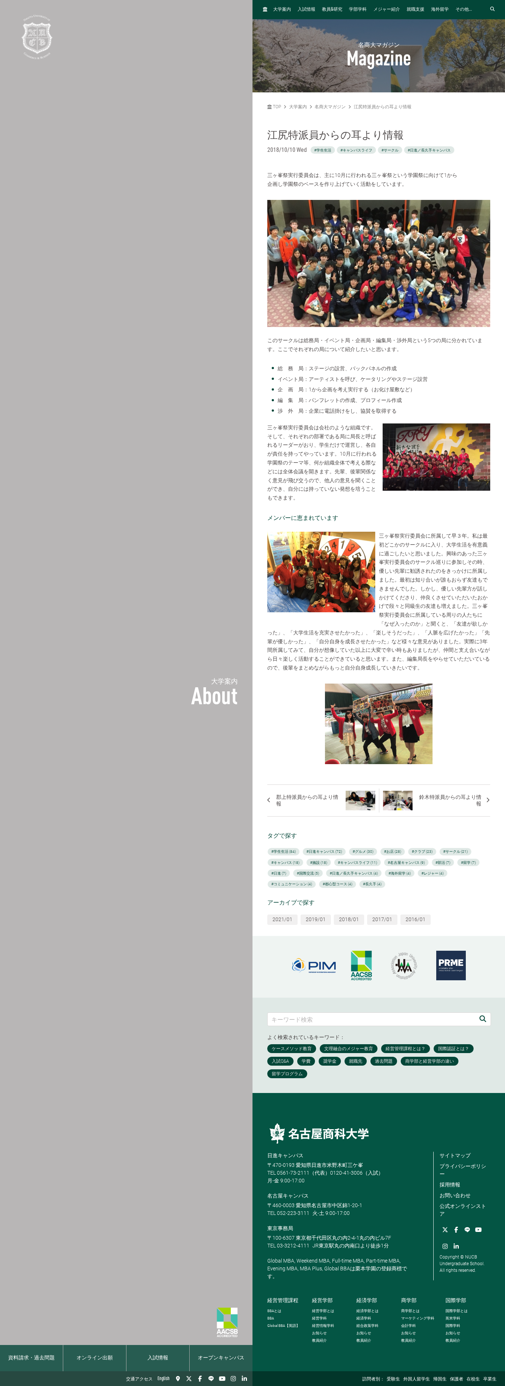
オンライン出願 (95, 1358)
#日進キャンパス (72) (324, 851)
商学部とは (410, 1311)
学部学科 (358, 9)
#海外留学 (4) (400, 873)
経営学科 (319, 1318)
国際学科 (452, 1326)
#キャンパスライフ (356, 150)
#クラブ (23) (422, 851)
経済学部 (366, 1300)
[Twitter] (188, 1378)
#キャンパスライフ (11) (357, 863)
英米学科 (452, 1318)
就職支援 (415, 9)
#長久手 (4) (372, 884)
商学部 (409, 1300)
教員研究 (332, 9)
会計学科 (408, 1326)
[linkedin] (244, 1378)
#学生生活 (322, 150)
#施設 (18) (318, 863)
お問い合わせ (455, 1195)
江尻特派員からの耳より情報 (382, 106)
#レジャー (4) (432, 873)
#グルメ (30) (363, 851)
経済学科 (363, 1318)
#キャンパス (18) (285, 863)
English (163, 1378)
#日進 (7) (278, 873)
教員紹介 (319, 1340)
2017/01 (382, 919)
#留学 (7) (468, 863)
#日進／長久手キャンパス (429, 150)
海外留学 (440, 9)
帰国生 (440, 1379)
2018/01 (349, 919)
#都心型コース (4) (337, 884)
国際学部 (455, 1300)
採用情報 (450, 1185)
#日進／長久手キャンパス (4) (354, 873)
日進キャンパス (285, 1155)
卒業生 (489, 1379)
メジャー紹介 (386, 9)
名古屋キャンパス (288, 1196)
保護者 (456, 1379)
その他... (463, 9)
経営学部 (322, 1300)
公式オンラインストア (463, 1210)
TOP (276, 106)
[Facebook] (200, 1378)
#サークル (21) (455, 851)
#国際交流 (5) (308, 873)
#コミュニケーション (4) (291, 884)
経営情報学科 (323, 1326)
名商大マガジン (330, 106)
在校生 (473, 1379)
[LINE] (211, 1378)
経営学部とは (323, 1311)
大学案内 (282, 9)
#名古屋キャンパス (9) (406, 863)
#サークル (390, 150)
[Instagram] (233, 1378)
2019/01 (316, 919)
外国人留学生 (416, 1379)
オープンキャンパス (221, 1358)
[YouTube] (222, 1378)
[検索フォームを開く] (492, 9)
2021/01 (282, 919)
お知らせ (319, 1333)
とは (274, 1311)
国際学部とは (456, 1311)
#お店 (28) (392, 851)
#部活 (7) (442, 863)
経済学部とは (367, 1311)
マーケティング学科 (417, 1318)
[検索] (483, 1019)
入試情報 (158, 1358)
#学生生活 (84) (283, 851)
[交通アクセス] (177, 1378)
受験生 (393, 1379)
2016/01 (416, 919)
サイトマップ (455, 1155)
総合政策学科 (367, 1326)
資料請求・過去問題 (31, 1358)
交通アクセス (139, 1379)
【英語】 (283, 1326)
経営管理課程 (282, 1300)
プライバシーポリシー (463, 1170)
